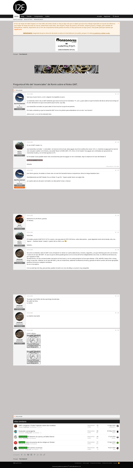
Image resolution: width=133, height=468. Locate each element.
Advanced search (38, 19)
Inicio (16, 16)
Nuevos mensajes (18, 19)
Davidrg (21, 427)
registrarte (18, 29)
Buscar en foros (28, 19)
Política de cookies (107, 463)
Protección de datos (95, 463)
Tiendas (29, 16)
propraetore (112, 427)
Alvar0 (113, 432)
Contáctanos (78, 463)
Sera (114, 449)
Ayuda (115, 463)
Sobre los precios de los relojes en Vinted (39, 442)
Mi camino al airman (35, 448)
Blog (22, 16)
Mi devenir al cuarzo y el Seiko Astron (41, 437)
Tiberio (113, 443)
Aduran (113, 438)
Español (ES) (18, 463)
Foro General (33, 427)
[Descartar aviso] (118, 24)
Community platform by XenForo (66, 466)
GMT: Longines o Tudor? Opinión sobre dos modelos (37, 425)
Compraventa (38, 16)
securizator (21, 449)
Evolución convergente (27, 431)
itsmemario (21, 433)
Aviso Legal (86, 463)
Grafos (47, 16)
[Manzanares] (66, 44)
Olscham (21, 444)
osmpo (20, 438)
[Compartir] (116, 94)
